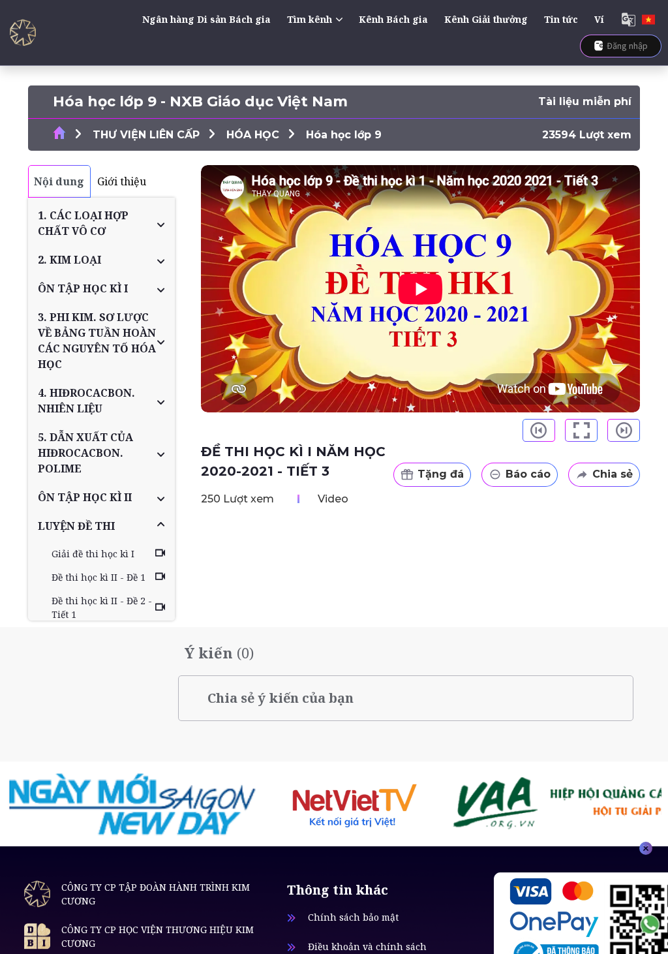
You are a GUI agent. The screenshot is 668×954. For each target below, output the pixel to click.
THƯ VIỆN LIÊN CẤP (146, 135)
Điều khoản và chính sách (367, 946)
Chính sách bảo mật (353, 917)
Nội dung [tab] (59, 181)
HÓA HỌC (252, 135)
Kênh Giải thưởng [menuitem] (486, 19)
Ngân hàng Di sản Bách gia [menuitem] (206, 19)
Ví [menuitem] (599, 19)
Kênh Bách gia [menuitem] (393, 19)
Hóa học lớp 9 (344, 135)
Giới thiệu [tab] (121, 181)
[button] (101, 223)
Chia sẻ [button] (612, 474)
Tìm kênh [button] (309, 19)
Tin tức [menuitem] (561, 19)
